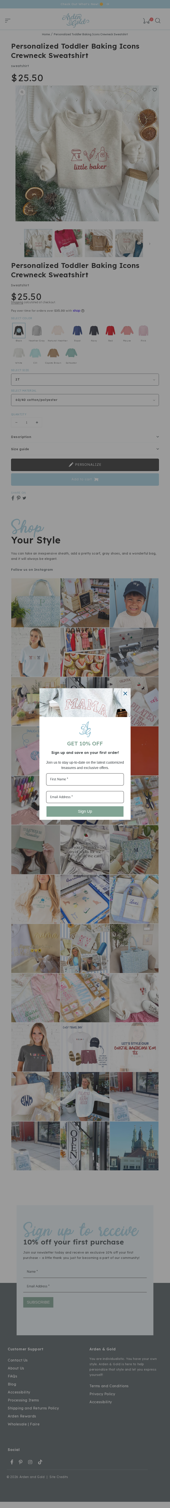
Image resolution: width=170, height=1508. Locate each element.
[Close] (125, 693)
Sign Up (85, 811)
